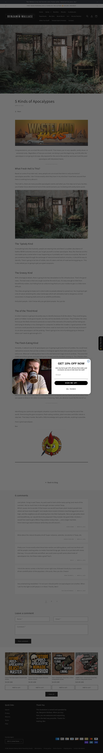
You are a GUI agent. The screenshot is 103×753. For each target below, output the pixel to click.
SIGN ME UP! (71, 383)
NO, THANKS (71, 389)
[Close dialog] (88, 361)
